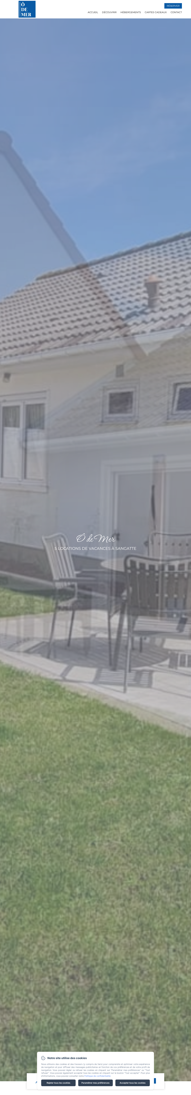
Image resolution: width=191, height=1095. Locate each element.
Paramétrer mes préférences (95, 1083)
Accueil (93, 12)
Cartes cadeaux (156, 12)
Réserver (173, 5)
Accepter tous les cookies (133, 1083)
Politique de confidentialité (97, 1076)
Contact (176, 12)
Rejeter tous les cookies (58, 1083)
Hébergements (130, 12)
